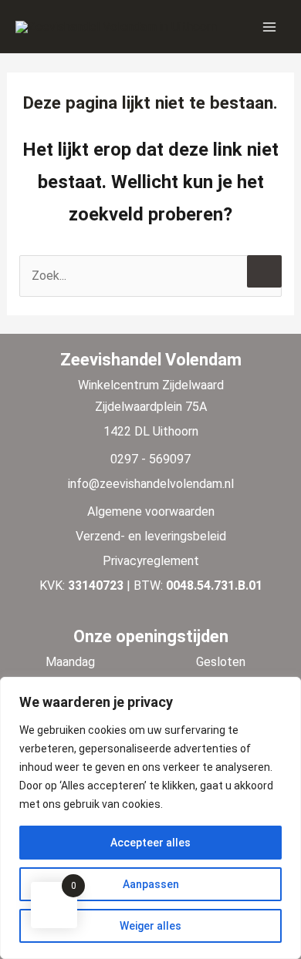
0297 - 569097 (150, 459)
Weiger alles (150, 926)
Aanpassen (151, 884)
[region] (150, 818)
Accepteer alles (150, 842)
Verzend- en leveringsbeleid (151, 536)
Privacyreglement (151, 561)
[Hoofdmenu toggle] (269, 26)
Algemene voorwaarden (151, 511)
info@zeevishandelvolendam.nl (151, 483)
